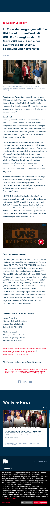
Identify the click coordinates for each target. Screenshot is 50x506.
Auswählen (6, 503)
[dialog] (25, 488)
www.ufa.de (8, 348)
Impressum (7, 469)
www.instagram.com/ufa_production (19, 351)
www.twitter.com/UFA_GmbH (16, 354)
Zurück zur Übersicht (15, 23)
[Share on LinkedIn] (25, 382)
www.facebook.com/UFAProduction (30, 348)
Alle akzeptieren (40, 502)
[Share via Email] (31, 382)
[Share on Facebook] (19, 382)
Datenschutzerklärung (10, 498)
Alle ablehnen (26, 502)
